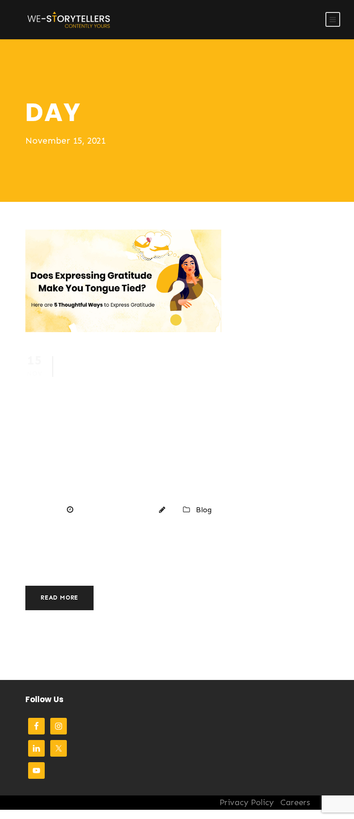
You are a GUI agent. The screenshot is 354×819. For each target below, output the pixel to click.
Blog (204, 509)
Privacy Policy (246, 802)
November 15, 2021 (113, 509)
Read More (59, 597)
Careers (295, 802)
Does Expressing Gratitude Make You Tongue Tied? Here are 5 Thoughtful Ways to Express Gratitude (142, 424)
